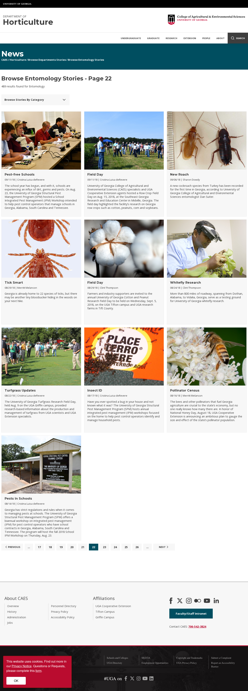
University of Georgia (17, 4)
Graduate (153, 38)
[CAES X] (180, 601)
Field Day (95, 174)
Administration (16, 617)
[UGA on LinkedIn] (151, 679)
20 (71, 547)
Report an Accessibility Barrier (223, 664)
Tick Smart (14, 282)
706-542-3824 (197, 626)
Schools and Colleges (117, 657)
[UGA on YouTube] (145, 679)
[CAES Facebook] (171, 601)
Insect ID (94, 390)
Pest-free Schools (19, 174)
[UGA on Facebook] (126, 679)
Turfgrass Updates (20, 390)
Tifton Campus (105, 611)
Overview (13, 606)
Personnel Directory (63, 606)
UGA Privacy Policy (186, 663)
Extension (189, 38)
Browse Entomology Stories (86, 59)
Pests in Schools (18, 498)
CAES (4, 59)
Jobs (10, 622)
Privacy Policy (59, 611)
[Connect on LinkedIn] (216, 601)
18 (50, 547)
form (38, 670)
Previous (14, 547)
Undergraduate (131, 38)
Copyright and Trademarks (189, 657)
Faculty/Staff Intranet (191, 613)
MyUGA (146, 657)
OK (16, 680)
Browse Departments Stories (47, 59)
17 (39, 547)
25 (126, 547)
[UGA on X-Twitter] (132, 679)
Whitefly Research (185, 282)
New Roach (179, 174)
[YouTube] (207, 601)
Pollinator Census (184, 390)
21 (82, 547)
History (11, 611)
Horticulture (18, 59)
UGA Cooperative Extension (113, 606)
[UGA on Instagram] (139, 679)
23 (104, 547)
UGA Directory (114, 663)
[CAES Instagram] (189, 601)
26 (137, 547)
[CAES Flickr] (197, 601)
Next (162, 547)
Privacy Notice (22, 666)
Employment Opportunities (155, 663)
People (206, 38)
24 (115, 547)
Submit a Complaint (221, 657)
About (220, 38)
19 (61, 547)
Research (171, 38)
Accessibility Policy (62, 617)
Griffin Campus (105, 617)
